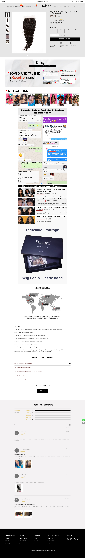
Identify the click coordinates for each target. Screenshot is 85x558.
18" (53, 32)
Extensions (36, 6)
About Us (35, 538)
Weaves (60, 6)
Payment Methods (22, 540)
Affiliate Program (50, 538)
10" (53, 29)
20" (61, 32)
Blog (77, 6)
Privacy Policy (35, 540)
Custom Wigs (66, 6)
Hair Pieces (55, 6)
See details (45, 1)
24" (76, 32)
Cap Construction (8, 542)
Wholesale (49, 542)
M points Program (50, 540)
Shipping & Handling (23, 538)
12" (61, 29)
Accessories (72, 6)
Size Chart (7, 540)
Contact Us (7, 538)
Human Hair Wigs (14, 6)
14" (68, 29)
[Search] (11, 1)
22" (68, 32)
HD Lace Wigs (21, 6)
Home (8, 6)
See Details (52, 46)
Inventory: (62, 35)
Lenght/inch (53, 27)
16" (76, 29)
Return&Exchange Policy (23, 542)
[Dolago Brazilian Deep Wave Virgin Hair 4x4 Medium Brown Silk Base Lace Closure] (7, 14)
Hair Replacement (29, 6)
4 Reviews (66, 19)
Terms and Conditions (37, 542)
